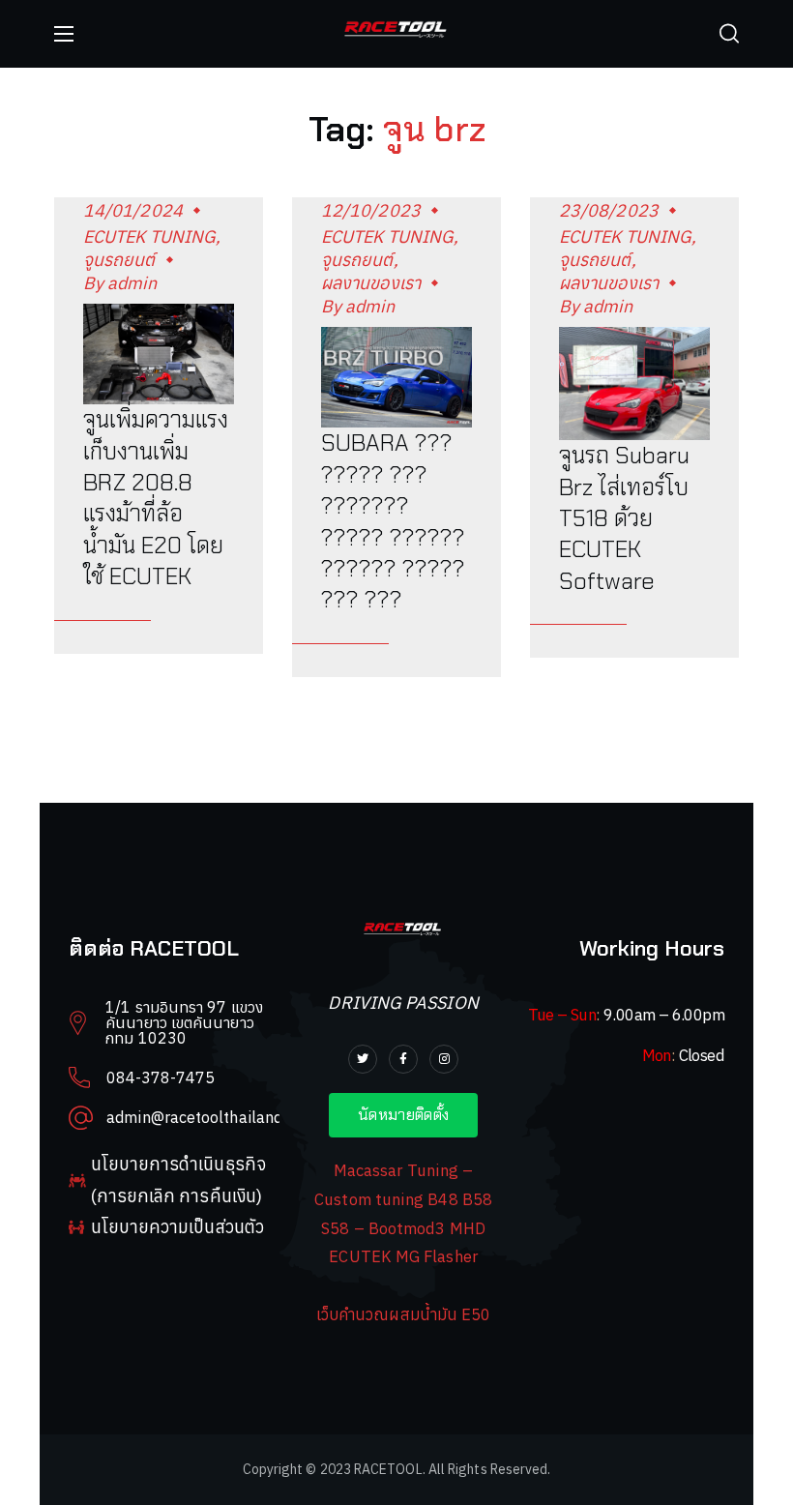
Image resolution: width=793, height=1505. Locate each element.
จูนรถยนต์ (119, 260)
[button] (729, 34)
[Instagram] (443, 1059)
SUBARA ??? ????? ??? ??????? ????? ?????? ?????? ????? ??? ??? (393, 521)
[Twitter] (362, 1059)
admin (131, 283)
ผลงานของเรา (371, 283)
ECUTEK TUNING (149, 236)
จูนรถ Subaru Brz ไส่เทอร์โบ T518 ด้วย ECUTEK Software (624, 518)
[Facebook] (403, 1059)
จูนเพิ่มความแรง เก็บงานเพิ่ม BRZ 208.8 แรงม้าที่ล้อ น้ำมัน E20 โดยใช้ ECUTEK (155, 497)
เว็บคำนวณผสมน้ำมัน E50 (403, 1314)
